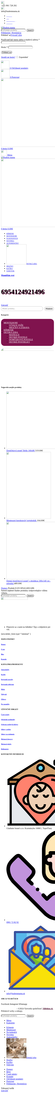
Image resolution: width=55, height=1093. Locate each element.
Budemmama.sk (8, 1008)
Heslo (4, 47)
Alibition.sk (47, 1008)
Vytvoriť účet (16, 35)
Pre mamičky (5, 704)
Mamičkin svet (7, 275)
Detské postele (18, 337)
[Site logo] (8, 27)
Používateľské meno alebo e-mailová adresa (20, 40)
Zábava (3, 699)
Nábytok (4, 694)
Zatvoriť (4, 305)
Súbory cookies (6, 729)
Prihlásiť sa (6, 52)
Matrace (14, 335)
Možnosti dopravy (7, 739)
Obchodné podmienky (8, 719)
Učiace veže (16, 325)
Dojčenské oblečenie (7, 684)
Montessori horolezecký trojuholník (21, 520)
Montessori (11, 323)
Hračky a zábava (19, 327)
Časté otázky (5, 714)
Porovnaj (10, 1081)
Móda (3, 689)
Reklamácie (5, 749)
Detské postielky (19, 342)
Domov (4, 588)
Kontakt (4, 659)
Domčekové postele (21, 339)
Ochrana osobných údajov (9, 724)
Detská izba (11, 332)
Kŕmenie (9, 330)
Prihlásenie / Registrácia (16, 1084)
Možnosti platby (6, 744)
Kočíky (3, 674)
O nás (3, 649)
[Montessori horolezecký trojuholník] (28, 518)
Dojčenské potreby (7, 679)
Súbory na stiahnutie (7, 734)
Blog (2, 654)
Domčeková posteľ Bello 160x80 (20, 450)
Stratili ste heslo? (8, 57)
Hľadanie (49, 309)
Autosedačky (5, 669)
